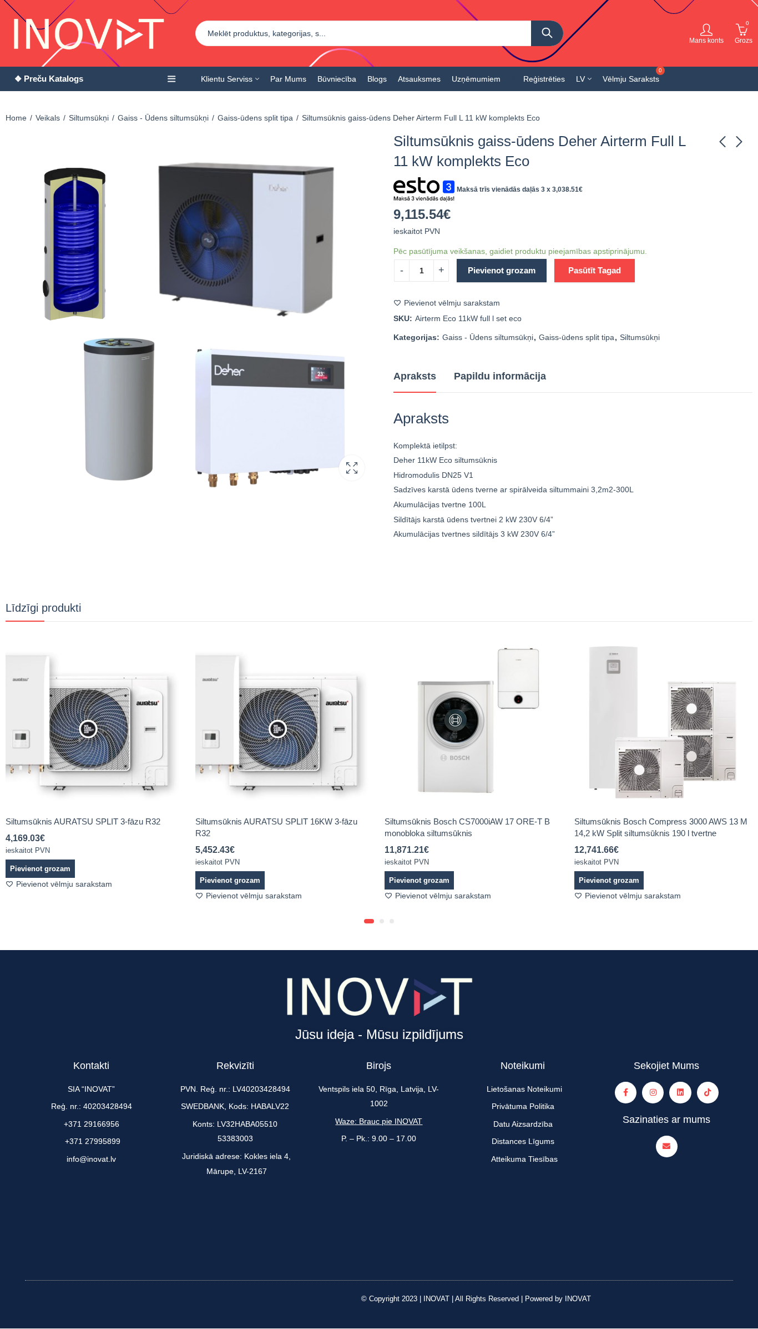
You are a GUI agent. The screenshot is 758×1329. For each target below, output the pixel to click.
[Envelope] (667, 1146)
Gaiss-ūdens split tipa (255, 117)
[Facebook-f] (625, 1092)
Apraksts (414, 376)
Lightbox (352, 468)
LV (580, 78)
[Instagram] (653, 1092)
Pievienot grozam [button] (40, 869)
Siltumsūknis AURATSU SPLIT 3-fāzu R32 (83, 821)
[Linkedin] (680, 1092)
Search (547, 33)
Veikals (48, 117)
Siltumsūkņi (89, 117)
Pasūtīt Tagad (594, 270)
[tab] (414, 376)
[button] (369, 921)
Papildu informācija (500, 376)
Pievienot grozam (501, 270)
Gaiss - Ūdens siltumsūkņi (163, 117)
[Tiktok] (708, 1092)
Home (16, 117)
